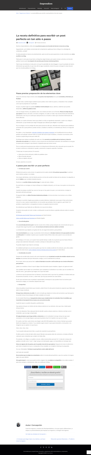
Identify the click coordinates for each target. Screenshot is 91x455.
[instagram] (49, 447)
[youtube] (46, 447)
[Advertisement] (45, 24)
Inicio (17, 13)
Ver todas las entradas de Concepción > (36, 434)
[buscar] (61, 8)
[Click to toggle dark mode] (65, 8)
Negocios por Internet (25, 13)
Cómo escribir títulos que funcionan (25, 218)
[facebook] (40, 447)
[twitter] (43, 447)
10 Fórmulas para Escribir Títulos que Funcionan (28, 215)
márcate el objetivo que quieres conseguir (43, 132)
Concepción (31, 42)
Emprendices (50, 453)
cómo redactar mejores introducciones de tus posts (42, 249)
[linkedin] (51, 447)
